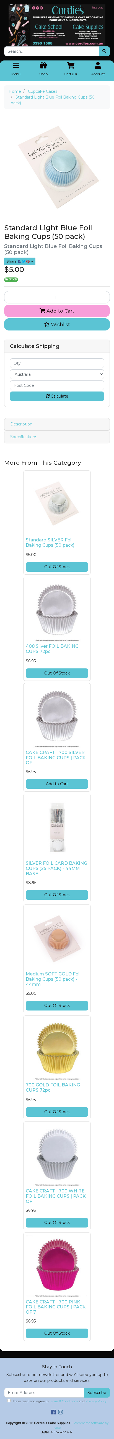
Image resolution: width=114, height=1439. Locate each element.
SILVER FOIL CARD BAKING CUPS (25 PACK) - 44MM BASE (56, 868)
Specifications (23, 436)
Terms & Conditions (63, 1401)
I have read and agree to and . (59, 1401)
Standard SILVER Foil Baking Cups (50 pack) (50, 542)
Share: (12, 261)
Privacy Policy (96, 1401)
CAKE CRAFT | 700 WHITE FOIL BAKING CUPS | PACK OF (56, 1196)
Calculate (59, 396)
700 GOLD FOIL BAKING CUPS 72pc (53, 1087)
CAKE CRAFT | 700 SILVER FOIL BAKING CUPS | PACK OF (56, 758)
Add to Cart (59, 311)
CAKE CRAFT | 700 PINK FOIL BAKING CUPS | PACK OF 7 (56, 1307)
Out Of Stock (57, 566)
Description (21, 424)
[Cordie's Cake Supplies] (57, 25)
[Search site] (104, 51)
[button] (57, 324)
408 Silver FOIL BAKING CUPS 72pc (52, 649)
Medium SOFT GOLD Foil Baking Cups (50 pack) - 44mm (53, 979)
